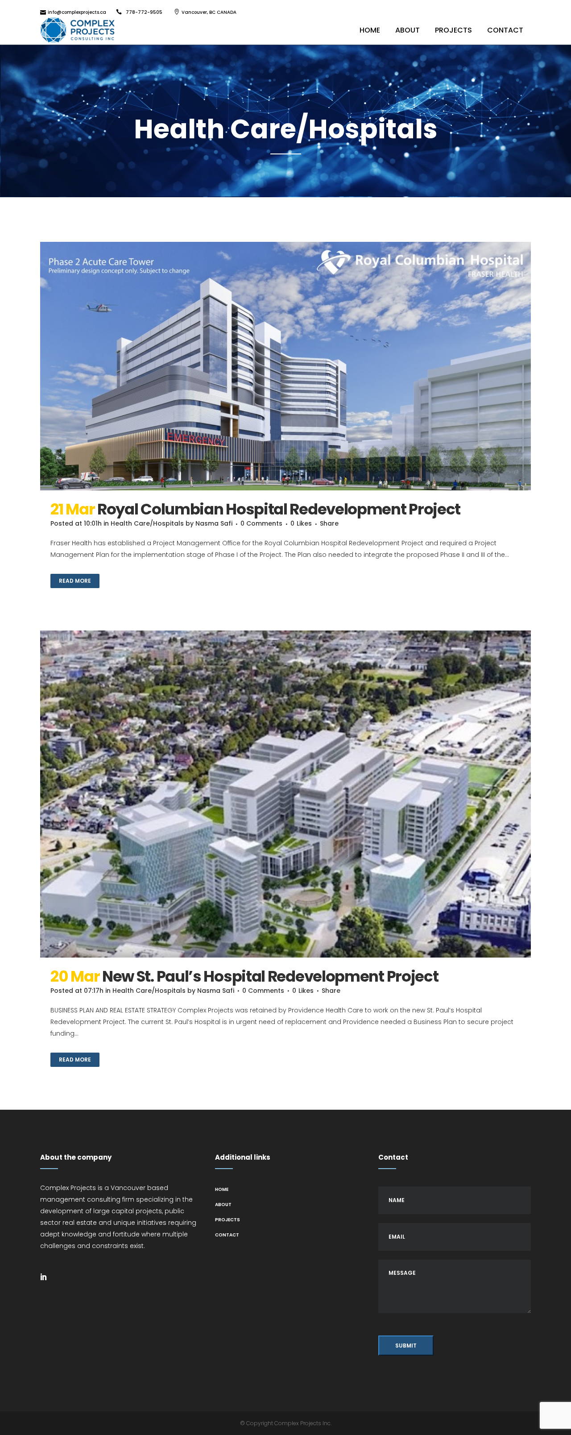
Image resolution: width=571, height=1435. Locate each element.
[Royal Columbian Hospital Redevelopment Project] (285, 366)
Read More (75, 581)
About (223, 1204)
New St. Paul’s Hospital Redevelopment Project (270, 976)
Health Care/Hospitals (147, 523)
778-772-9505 (144, 12)
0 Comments (261, 523)
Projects (227, 1219)
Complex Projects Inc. (302, 1423)
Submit (406, 1345)
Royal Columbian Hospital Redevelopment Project (278, 509)
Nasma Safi (213, 523)
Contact (227, 1235)
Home (221, 1189)
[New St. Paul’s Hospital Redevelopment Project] (285, 794)
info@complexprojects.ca (77, 12)
